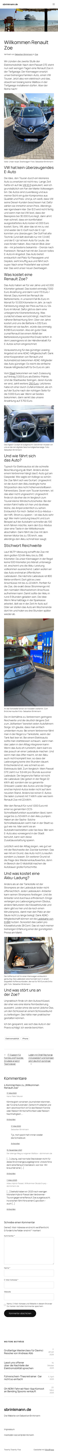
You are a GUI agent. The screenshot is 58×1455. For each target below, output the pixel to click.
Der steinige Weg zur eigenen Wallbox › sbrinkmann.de (29, 1153)
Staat (12, 373)
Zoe (36, 54)
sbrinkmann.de (10, 4)
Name (7, 1268)
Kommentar (9, 1235)
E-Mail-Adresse (11, 1280)
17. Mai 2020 (12, 1093)
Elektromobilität (12, 1038)
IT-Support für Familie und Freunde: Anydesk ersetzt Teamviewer (14, 1059)
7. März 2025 (12, 1180)
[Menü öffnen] (53, 4)
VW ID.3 (27, 185)
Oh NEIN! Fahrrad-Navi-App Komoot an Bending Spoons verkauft (24, 1390)
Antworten (11, 1119)
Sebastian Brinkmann (24, 54)
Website (7, 1291)
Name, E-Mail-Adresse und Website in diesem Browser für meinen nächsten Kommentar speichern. (29, 1305)
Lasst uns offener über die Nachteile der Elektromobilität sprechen (18, 1365)
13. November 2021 (14, 1150)
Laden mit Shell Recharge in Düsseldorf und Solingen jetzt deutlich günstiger (41, 1057)
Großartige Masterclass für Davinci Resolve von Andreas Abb (23, 1352)
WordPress (49, 1449)
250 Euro (34, 383)
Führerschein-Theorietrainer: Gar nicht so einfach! (23, 1377)
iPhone (25, 1038)
